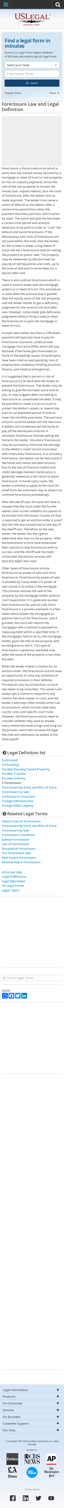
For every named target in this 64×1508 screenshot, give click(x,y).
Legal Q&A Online (13, 881)
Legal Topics (10, 890)
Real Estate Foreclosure (19, 858)
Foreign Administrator (18, 801)
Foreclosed (9, 760)
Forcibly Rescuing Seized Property (26, 769)
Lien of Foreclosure (15, 844)
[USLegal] (32, 14)
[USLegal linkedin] (25, 1498)
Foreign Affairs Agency (18, 805)
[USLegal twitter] (38, 1498)
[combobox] (32, 78)
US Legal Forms (13, 886)
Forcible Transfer (14, 774)
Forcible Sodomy (13, 778)
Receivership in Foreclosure (21, 862)
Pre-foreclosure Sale (16, 853)
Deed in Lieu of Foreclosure (21, 821)
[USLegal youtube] (51, 1498)
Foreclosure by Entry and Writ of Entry (29, 787)
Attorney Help (12, 872)
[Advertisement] (32, 141)
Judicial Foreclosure (15, 839)
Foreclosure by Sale (15, 792)
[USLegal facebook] (13, 1498)
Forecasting (10, 764)
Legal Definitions (14, 876)
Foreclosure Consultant (18, 796)
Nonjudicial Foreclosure (18, 848)
